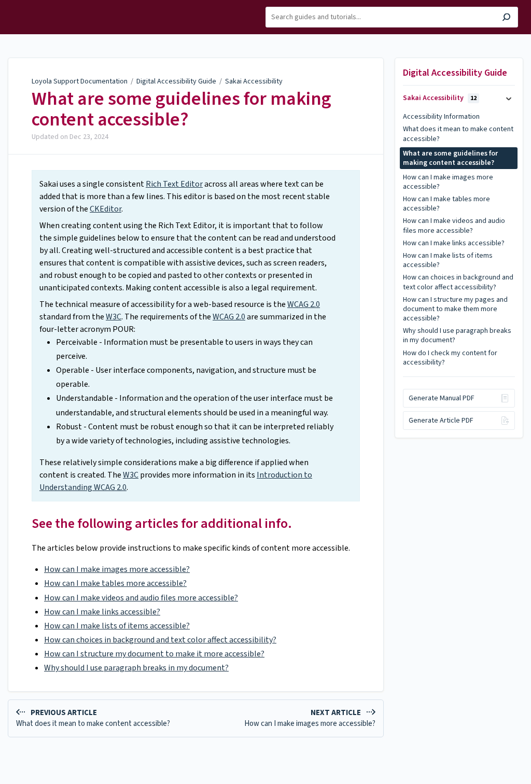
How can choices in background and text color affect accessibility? (160, 640)
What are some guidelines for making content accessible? (181, 109)
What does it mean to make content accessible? (458, 134)
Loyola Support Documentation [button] (40, 12)
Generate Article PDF (441, 420)
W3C (113, 317)
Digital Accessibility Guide (176, 81)
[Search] (506, 18)
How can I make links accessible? (102, 612)
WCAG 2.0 (303, 304)
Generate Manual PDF (441, 398)
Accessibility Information (441, 116)
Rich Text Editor (174, 184)
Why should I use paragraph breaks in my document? (136, 668)
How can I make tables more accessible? (115, 583)
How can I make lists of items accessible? (117, 626)
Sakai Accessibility (254, 81)
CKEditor (105, 209)
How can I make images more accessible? (117, 569)
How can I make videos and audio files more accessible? (141, 598)
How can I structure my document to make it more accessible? (154, 654)
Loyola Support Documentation (80, 81)
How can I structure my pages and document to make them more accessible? (455, 309)
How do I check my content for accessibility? (450, 358)
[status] (196, 336)
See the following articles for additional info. (162, 523)
